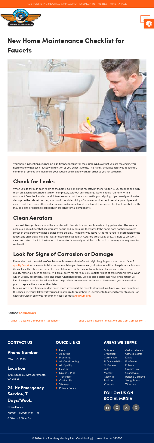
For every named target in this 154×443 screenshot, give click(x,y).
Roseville (109, 376)
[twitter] (127, 407)
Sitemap (64, 384)
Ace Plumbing (82, 295)
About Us (64, 353)
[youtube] (118, 407)
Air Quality (65, 365)
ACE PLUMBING (37, 3)
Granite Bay (132, 368)
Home (62, 350)
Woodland (131, 384)
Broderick (110, 353)
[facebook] (108, 407)
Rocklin (108, 380)
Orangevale (132, 372)
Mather (108, 372)
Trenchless (65, 376)
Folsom (129, 365)
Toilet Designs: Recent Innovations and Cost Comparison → (111, 320)
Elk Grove (131, 361)
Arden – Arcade (134, 350)
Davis (128, 357)
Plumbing (64, 357)
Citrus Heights (133, 353)
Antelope (109, 350)
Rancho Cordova (135, 376)
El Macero (110, 365)
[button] (149, 23)
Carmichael (110, 357)
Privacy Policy (67, 388)
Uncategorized (27, 312)
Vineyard (109, 384)
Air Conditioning (69, 361)
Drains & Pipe (67, 372)
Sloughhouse (132, 380)
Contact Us (65, 380)
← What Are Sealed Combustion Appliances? (34, 320)
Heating (63, 368)
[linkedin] (137, 407)
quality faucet (21, 265)
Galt (106, 368)
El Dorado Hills (113, 361)
